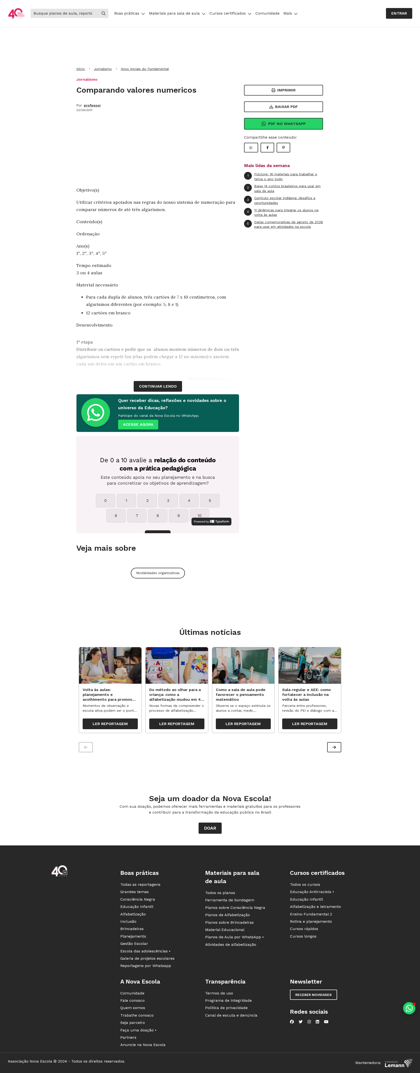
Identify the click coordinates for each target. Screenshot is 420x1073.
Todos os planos (220, 892)
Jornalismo (103, 69)
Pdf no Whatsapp (287, 123)
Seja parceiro (132, 1022)
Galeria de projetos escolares (147, 958)
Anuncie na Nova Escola (143, 1044)
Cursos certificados (228, 13)
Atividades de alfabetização (230, 944)
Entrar (399, 13)
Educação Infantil (136, 906)
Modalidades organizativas (158, 573)
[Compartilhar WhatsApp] (251, 147)
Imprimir (286, 90)
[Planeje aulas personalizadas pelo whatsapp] (409, 1008)
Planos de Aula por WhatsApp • (234, 937)
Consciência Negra (137, 899)
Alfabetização (133, 914)
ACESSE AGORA (138, 424)
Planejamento (133, 936)
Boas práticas (126, 13)
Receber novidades (313, 995)
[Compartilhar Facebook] (267, 147)
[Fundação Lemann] (398, 1063)
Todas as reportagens (140, 884)
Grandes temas (134, 891)
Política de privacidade (226, 1007)
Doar (210, 828)
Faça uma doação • (138, 1030)
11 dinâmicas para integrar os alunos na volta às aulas (282, 212)
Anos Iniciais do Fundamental (145, 69)
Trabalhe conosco (137, 1015)
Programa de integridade (228, 1000)
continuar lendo (158, 386)
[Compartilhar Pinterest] (283, 147)
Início (80, 69)
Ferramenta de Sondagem (229, 900)
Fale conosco (132, 1000)
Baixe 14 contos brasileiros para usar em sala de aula (284, 188)
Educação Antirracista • (312, 891)
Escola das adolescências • (145, 951)
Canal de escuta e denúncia (231, 1015)
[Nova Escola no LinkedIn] (317, 1022)
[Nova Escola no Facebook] (292, 1022)
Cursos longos (303, 936)
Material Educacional (225, 929)
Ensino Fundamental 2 (311, 914)
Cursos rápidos (304, 928)
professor (92, 105)
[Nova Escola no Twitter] (301, 1022)
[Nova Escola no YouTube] (326, 1022)
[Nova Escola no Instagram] (309, 1022)
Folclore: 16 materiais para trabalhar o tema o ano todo (282, 176)
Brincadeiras (132, 928)
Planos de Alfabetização (227, 915)
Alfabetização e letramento (315, 906)
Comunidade (267, 13)
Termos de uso (219, 993)
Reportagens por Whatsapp (145, 965)
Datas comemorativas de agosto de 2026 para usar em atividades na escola (285, 224)
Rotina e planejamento (311, 921)
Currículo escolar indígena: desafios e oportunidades (281, 200)
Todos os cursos (305, 884)
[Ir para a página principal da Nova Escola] (16, 13)
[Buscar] (103, 13)
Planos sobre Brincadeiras (229, 922)
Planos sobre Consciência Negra (235, 907)
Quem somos (132, 1007)
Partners (128, 1037)
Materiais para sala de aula (174, 13)
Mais (287, 13)
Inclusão (128, 921)
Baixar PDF (286, 106)
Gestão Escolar (134, 943)
